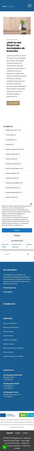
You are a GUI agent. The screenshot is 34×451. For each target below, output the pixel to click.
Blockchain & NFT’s (12, 130)
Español (10, 433)
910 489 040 (9, 388)
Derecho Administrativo (14, 149)
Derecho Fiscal (23, 31)
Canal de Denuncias (12, 443)
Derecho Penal (11, 197)
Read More (13, 103)
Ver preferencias (17, 241)
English (17, 433)
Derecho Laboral (11, 188)
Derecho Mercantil (12, 192)
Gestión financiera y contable (13, 356)
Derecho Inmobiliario (13, 183)
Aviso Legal (25, 441)
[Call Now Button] (4, 447)
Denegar (17, 235)
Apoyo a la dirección (10, 323)
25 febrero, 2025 (12, 39)
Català (25, 433)
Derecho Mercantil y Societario (13, 348)
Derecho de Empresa (13, 168)
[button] (31, 204)
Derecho (9, 144)
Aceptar (17, 230)
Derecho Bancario (12, 154)
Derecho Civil (10, 159)
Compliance (10, 140)
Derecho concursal (12, 164)
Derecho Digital (11, 173)
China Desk (9, 135)
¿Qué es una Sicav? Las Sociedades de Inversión (16, 47)
